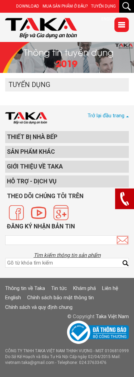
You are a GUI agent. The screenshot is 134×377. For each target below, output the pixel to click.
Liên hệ (110, 288)
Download (27, 6)
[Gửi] (122, 240)
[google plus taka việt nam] (61, 212)
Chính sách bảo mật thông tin (60, 297)
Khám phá (84, 288)
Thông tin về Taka (25, 288)
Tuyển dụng (103, 6)
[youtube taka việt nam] (38, 212)
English (13, 297)
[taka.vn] (26, 118)
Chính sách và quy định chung (38, 307)
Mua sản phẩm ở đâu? (65, 6)
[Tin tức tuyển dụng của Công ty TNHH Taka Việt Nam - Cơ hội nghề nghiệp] (41, 28)
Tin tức (59, 288)
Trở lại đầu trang (106, 115)
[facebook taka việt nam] (16, 212)
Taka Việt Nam (112, 316)
